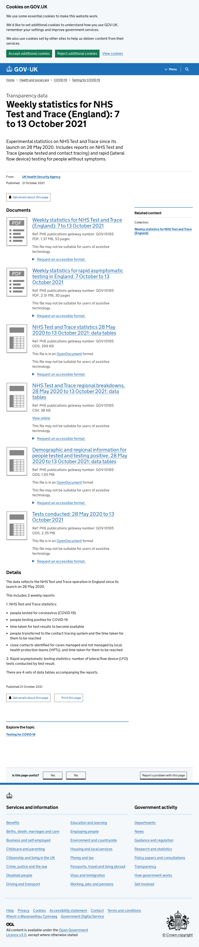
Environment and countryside (93, 840)
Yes (56, 775)
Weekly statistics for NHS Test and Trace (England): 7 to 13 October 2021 (77, 223)
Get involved (144, 884)
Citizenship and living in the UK (30, 857)
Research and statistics (153, 849)
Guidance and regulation (153, 840)
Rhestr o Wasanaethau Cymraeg (31, 916)
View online (41, 418)
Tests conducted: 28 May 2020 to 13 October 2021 (73, 517)
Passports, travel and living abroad (97, 866)
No (80, 775)
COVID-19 (60, 80)
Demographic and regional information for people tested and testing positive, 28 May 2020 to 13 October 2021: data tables (79, 455)
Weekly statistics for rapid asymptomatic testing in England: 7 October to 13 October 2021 (77, 276)
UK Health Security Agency (41, 177)
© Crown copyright (177, 935)
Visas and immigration (87, 875)
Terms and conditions (124, 910)
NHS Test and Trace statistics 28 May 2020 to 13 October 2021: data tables (74, 330)
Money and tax (82, 857)
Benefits (12, 822)
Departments (145, 822)
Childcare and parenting (25, 849)
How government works (153, 875)
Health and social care (34, 80)
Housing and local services (91, 849)
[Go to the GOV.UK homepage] (22, 69)
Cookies (39, 910)
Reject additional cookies (77, 53)
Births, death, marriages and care (32, 831)
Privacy (23, 910)
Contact (97, 910)
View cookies (112, 53)
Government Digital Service (82, 916)
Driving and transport (23, 884)
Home (10, 80)
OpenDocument (69, 354)
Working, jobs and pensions (91, 884)
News (139, 831)
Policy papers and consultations (159, 857)
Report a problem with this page (163, 775)
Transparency (145, 866)
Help (10, 910)
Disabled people (19, 875)
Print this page (71, 698)
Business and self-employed (28, 840)
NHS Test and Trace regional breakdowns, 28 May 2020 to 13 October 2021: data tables (78, 391)
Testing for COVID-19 (86, 80)
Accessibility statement (68, 910)
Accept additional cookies (29, 53)
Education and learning (88, 822)
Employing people (84, 831)
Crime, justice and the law (26, 866)
